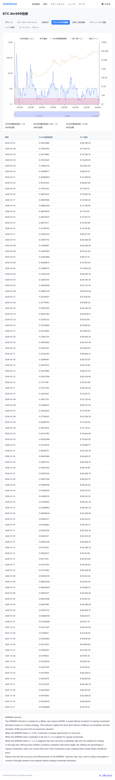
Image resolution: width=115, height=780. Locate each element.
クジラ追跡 (10, 27)
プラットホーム (57, 4)
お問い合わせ (107, 775)
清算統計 (45, 22)
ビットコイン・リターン (29, 27)
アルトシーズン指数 (98, 22)
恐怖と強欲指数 (78, 22)
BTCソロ (9, 22)
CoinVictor (10, 4)
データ (82, 4)
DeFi (45, 4)
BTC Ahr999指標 (60, 22)
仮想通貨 (36, 4)
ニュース (72, 4)
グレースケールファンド (27, 22)
